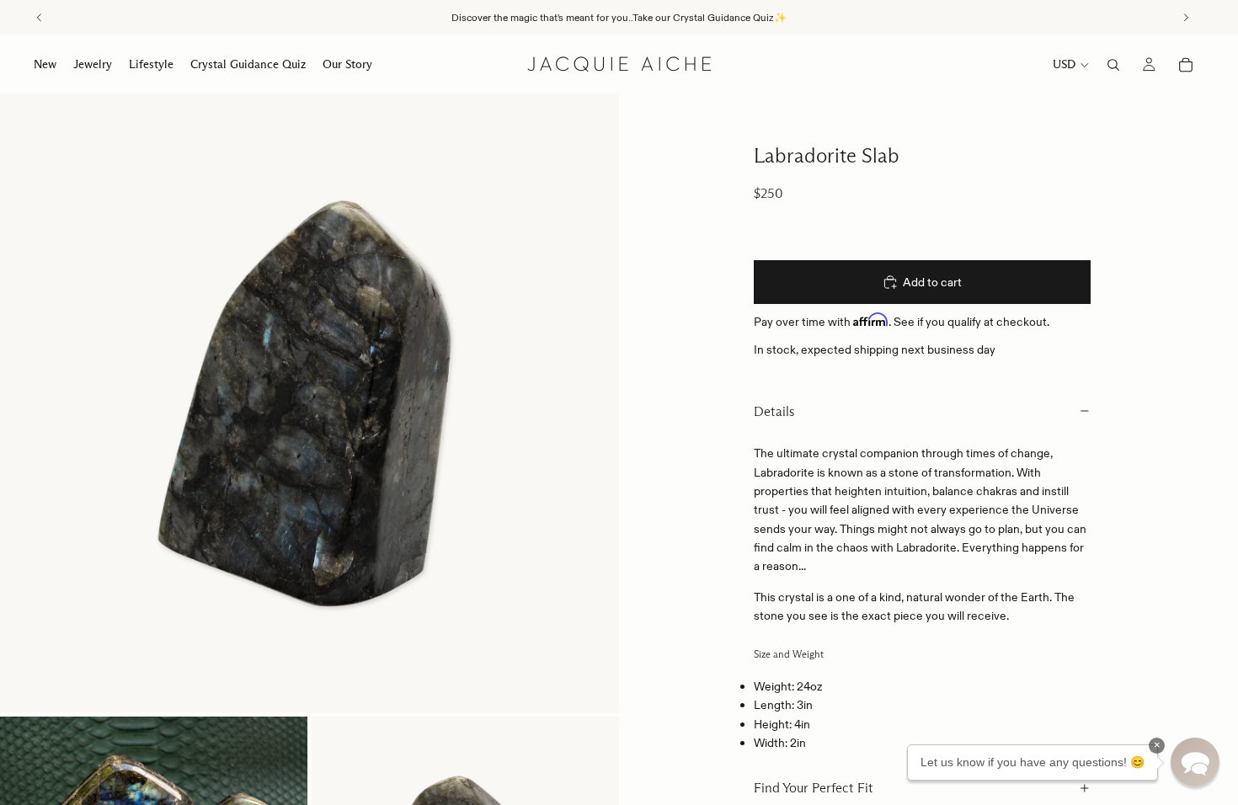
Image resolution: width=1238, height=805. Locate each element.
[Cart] (1185, 64)
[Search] (1113, 64)
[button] (1195, 762)
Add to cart (932, 282)
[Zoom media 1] (309, 402)
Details (774, 411)
